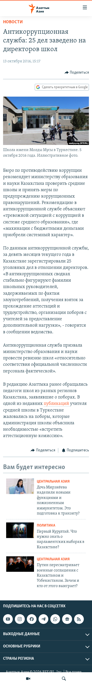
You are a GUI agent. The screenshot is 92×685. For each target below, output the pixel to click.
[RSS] (79, 619)
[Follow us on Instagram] (20, 619)
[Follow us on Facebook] (32, 619)
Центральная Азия (53, 482)
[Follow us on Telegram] (43, 619)
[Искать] (64, 678)
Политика (46, 526)
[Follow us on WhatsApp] (55, 619)
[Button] (77, 72)
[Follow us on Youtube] (8, 619)
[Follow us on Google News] (67, 619)
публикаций (57, 404)
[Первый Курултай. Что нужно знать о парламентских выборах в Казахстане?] (20, 530)
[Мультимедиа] (28, 678)
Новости (13, 22)
